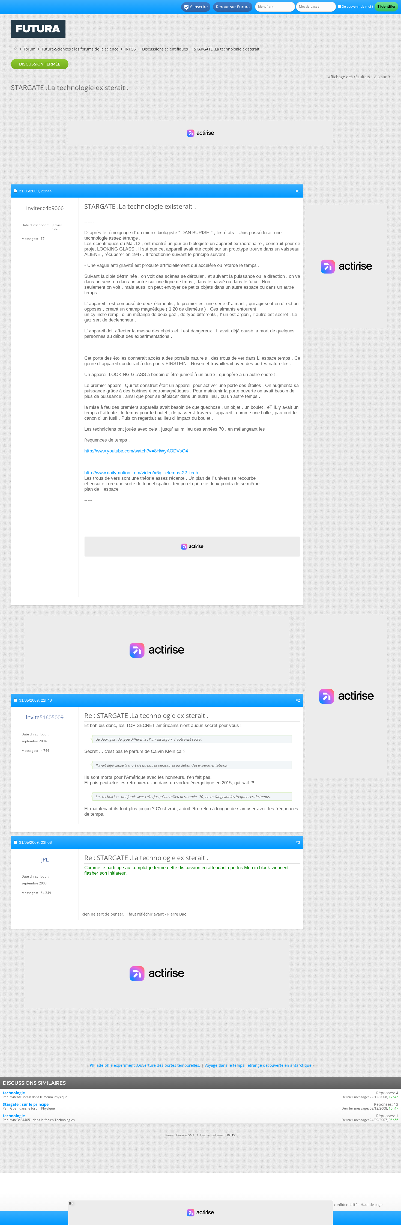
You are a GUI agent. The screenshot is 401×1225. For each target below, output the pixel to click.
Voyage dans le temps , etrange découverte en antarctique (258, 1065)
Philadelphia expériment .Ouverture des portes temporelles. (145, 1065)
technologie (14, 1092)
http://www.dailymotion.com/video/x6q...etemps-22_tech (141, 472)
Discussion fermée (39, 64)
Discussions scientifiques (165, 49)
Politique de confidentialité (335, 1204)
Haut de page (371, 1204)
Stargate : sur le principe (26, 1104)
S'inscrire (196, 7)
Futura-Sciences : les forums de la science (80, 49)
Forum (29, 49)
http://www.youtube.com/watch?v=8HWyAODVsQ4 (136, 451)
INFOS (130, 49)
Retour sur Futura (233, 6)
